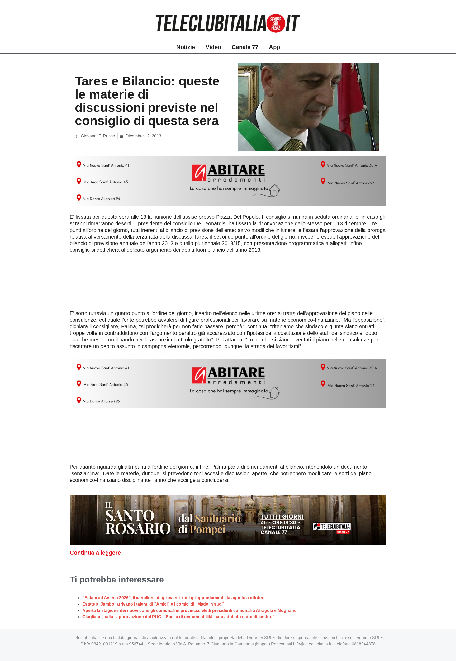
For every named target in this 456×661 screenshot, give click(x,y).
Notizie (185, 47)
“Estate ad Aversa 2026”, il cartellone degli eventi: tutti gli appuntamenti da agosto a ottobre (173, 598)
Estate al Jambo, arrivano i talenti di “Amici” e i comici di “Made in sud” (153, 604)
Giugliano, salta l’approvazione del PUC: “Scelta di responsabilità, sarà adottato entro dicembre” (178, 617)
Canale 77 (245, 47)
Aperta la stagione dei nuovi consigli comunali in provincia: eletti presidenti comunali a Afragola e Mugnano (189, 610)
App (274, 47)
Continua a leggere (95, 552)
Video (213, 47)
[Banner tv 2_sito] (228, 519)
